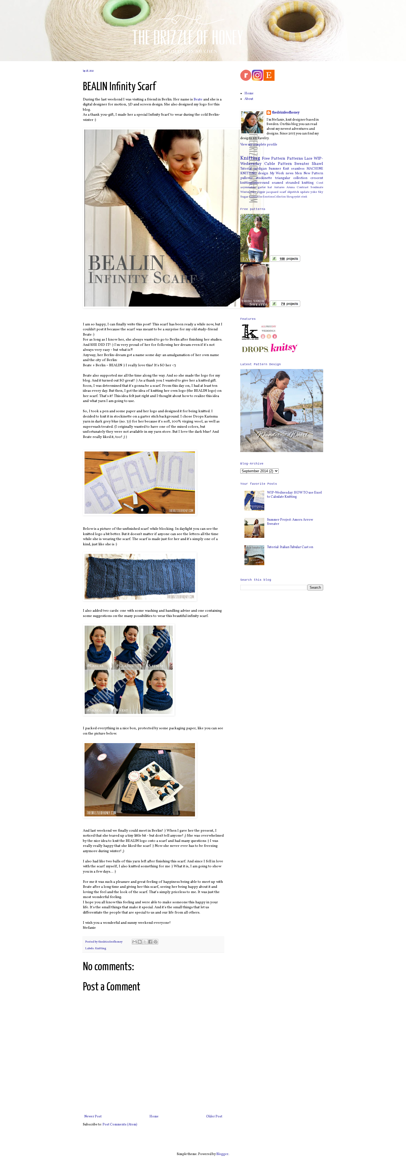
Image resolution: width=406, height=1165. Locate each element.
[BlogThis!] (140, 942)
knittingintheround (254, 183)
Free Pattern (273, 158)
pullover (246, 178)
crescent (316, 178)
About (248, 99)
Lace (308, 158)
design (263, 173)
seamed (277, 183)
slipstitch (293, 192)
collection (300, 178)
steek (304, 197)
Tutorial (246, 169)
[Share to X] (145, 942)
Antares (279, 187)
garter (262, 187)
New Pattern (313, 173)
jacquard (272, 192)
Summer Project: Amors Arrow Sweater (290, 522)
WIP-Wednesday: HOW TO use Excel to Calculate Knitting (294, 495)
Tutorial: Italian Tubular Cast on (290, 547)
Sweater (301, 164)
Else (259, 197)
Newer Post (93, 1116)
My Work (277, 173)
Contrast (303, 187)
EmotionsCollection (274, 197)
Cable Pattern (278, 164)
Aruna (290, 187)
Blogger (222, 1154)
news (290, 173)
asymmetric (248, 187)
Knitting (100, 948)
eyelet (297, 197)
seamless (298, 169)
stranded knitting (300, 183)
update (304, 192)
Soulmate (316, 187)
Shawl (317, 164)
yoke (313, 192)
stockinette (264, 178)
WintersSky (248, 192)
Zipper (261, 192)
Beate (198, 99)
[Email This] (134, 942)
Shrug (289, 197)
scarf (283, 192)
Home (154, 1116)
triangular (282, 178)
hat (270, 187)
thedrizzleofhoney (285, 112)
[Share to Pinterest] (155, 942)
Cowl (319, 183)
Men (298, 173)
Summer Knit (279, 169)
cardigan (260, 169)
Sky (320, 192)
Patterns (295, 158)
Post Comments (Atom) (119, 1124)
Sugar (244, 197)
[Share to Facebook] (150, 942)
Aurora (253, 197)
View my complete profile (258, 144)
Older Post (214, 1116)
